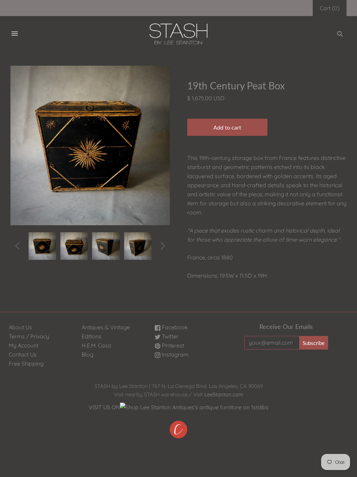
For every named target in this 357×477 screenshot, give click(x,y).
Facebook (174, 327)
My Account (23, 345)
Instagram (174, 354)
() (330, 8)
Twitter (169, 336)
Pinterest (172, 345)
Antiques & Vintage (106, 327)
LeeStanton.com (223, 394)
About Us (20, 327)
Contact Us (23, 354)
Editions (91, 336)
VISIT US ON (104, 407)
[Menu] (14, 34)
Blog (87, 354)
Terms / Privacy (29, 336)
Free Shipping (26, 363)
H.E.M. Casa (96, 345)
